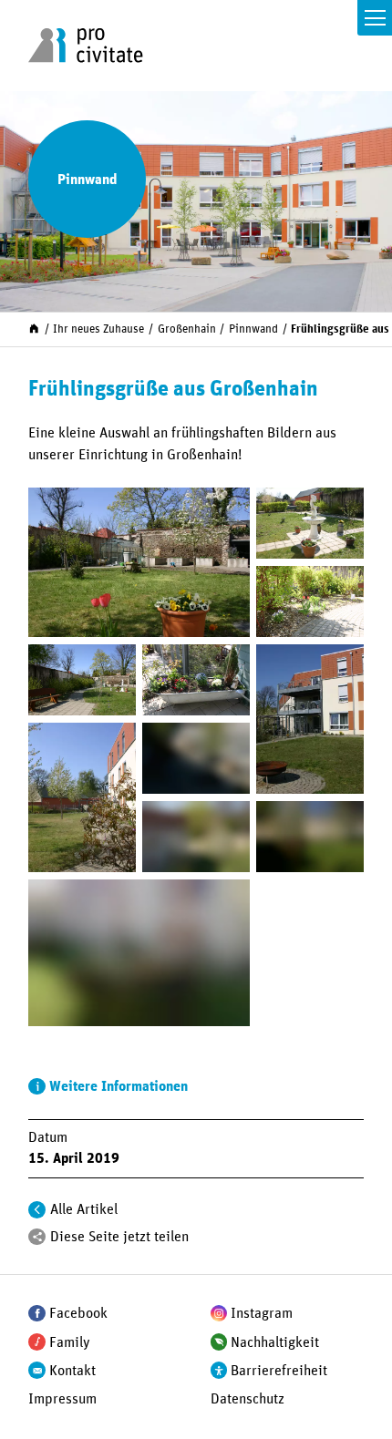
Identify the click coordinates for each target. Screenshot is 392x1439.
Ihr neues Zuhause (98, 329)
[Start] (34, 328)
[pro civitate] (85, 45)
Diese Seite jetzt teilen (119, 1237)
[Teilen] (37, 1237)
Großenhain (187, 329)
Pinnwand (253, 329)
